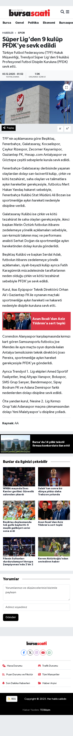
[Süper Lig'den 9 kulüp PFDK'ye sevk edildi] (36, 102)
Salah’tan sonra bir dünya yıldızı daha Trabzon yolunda (50, 491)
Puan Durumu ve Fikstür (19, 674)
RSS (13, 699)
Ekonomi (49, 22)
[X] (30, 653)
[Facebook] (24, 653)
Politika (33, 22)
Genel (19, 22)
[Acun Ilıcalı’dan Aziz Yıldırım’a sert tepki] (54, 510)
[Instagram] (37, 653)
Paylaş (10, 128)
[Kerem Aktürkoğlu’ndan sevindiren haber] (54, 546)
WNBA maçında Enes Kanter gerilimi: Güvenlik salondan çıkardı (18, 491)
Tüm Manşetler (51, 674)
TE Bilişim (45, 710)
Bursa (7, 22)
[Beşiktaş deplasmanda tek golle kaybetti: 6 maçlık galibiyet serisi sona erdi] (19, 510)
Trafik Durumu (50, 665)
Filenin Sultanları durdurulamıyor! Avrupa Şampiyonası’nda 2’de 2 (18, 561)
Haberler (7, 33)
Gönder (10, 617)
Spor (21, 33)
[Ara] (62, 12)
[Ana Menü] (67, 12)
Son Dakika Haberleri (18, 683)
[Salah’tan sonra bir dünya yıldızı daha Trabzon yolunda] (54, 476)
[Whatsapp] (49, 653)
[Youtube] (43, 653)
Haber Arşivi (50, 683)
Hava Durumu (14, 665)
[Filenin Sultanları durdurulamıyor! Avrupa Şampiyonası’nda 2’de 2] (19, 546)
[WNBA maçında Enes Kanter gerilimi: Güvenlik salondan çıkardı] (19, 476)
